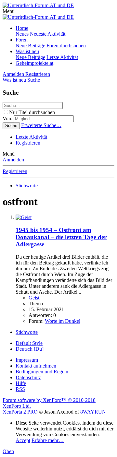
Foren (22, 39)
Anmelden (13, 159)
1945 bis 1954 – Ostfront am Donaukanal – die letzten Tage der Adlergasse (61, 237)
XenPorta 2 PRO (20, 412)
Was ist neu (27, 51)
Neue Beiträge (30, 45)
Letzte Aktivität (62, 57)
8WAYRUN (93, 412)
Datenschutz (28, 377)
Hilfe (21, 383)
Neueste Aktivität (47, 34)
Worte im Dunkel (62, 321)
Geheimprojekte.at (34, 63)
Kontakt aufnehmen (36, 366)
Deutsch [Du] (30, 349)
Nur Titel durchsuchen (32, 112)
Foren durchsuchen (66, 45)
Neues (22, 34)
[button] (9, 11)
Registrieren (28, 143)
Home (22, 28)
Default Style (29, 343)
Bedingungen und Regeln (42, 371)
